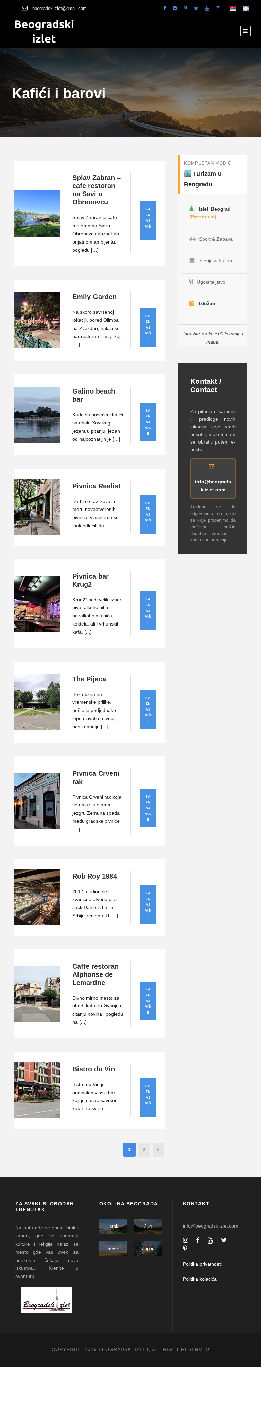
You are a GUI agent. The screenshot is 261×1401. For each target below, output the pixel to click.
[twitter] (196, 8)
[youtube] (207, 8)
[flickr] (175, 8)
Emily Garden (94, 296)
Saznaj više (148, 220)
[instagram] (218, 8)
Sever (113, 1248)
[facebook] (164, 8)
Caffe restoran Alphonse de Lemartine (95, 974)
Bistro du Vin (93, 1069)
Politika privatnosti (202, 1264)
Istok (113, 1226)
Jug (148, 1226)
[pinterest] (185, 8)
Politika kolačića (200, 1279)
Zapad (148, 1248)
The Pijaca (89, 679)
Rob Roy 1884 (94, 876)
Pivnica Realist (96, 486)
